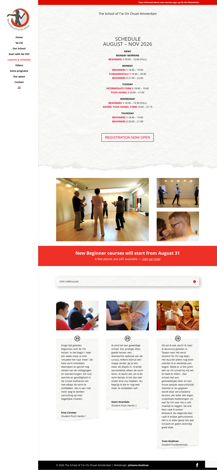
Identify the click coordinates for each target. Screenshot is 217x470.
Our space (19, 76)
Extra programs (19, 71)
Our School (19, 48)
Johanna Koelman (138, 465)
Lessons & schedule (19, 60)
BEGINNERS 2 (120, 121)
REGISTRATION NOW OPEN (127, 137)
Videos (19, 65)
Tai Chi (19, 43)
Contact (19, 82)
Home (19, 37)
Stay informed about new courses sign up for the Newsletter (169, 2)
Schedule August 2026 (75, 15)
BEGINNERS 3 (120, 78)
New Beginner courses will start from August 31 (127, 253)
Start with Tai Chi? (19, 54)
